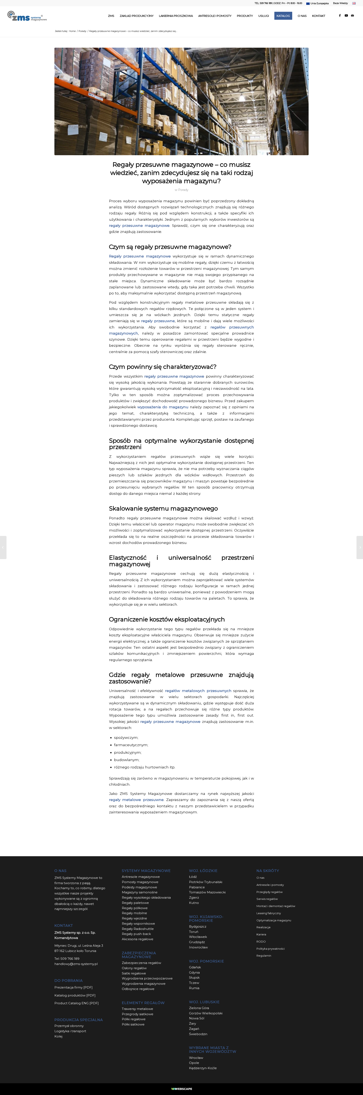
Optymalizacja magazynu (273, 920)
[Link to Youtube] (346, 15)
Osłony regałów (134, 968)
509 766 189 (69, 959)
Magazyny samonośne (140, 892)
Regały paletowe (135, 903)
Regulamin (263, 955)
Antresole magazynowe (141, 877)
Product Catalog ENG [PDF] (76, 1003)
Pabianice (197, 887)
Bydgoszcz (197, 926)
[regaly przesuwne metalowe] (181, 101)
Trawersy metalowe (137, 1009)
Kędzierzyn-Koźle (203, 1068)
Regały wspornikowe (138, 924)
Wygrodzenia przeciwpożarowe (147, 978)
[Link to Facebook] (340, 15)
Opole (194, 1063)
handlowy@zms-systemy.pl (76, 964)
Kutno (194, 903)
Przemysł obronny (69, 1026)
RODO (261, 941)
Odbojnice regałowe (138, 989)
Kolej (58, 1036)
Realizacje (263, 927)
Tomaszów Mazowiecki (207, 892)
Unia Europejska (319, 3)
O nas (260, 877)
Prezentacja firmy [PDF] (73, 987)
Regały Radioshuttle (138, 929)
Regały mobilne (134, 913)
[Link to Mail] (352, 15)
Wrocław (196, 1058)
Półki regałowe (134, 1019)
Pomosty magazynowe (140, 882)
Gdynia (194, 972)
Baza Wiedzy (340, 3)
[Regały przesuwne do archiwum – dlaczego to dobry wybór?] (359, 547)
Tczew (194, 983)
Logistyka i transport (70, 1031)
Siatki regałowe (134, 973)
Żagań (194, 1029)
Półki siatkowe (133, 1024)
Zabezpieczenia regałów (141, 963)
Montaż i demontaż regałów (275, 906)
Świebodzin (198, 1034)
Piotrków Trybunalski (205, 882)
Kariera (261, 934)
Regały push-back (136, 934)
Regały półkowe (135, 908)
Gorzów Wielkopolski (205, 1013)
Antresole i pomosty (270, 884)
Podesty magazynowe (139, 887)
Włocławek (198, 937)
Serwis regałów (267, 899)
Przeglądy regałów (269, 892)
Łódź (193, 877)
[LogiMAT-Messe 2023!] (3, 547)
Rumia (194, 988)
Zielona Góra (199, 1008)
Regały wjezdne (134, 918)
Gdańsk (195, 967)
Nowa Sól (196, 1018)
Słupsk (194, 977)
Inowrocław (198, 947)
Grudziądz (197, 942)
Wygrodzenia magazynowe (144, 984)
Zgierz (194, 897)
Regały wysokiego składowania (146, 897)
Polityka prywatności (270, 948)
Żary (192, 1023)
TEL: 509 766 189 (263, 3)
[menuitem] (317, 3)
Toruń (193, 932)
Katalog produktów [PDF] (75, 995)
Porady (183, 190)
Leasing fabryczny (268, 913)
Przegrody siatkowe (137, 1014)
